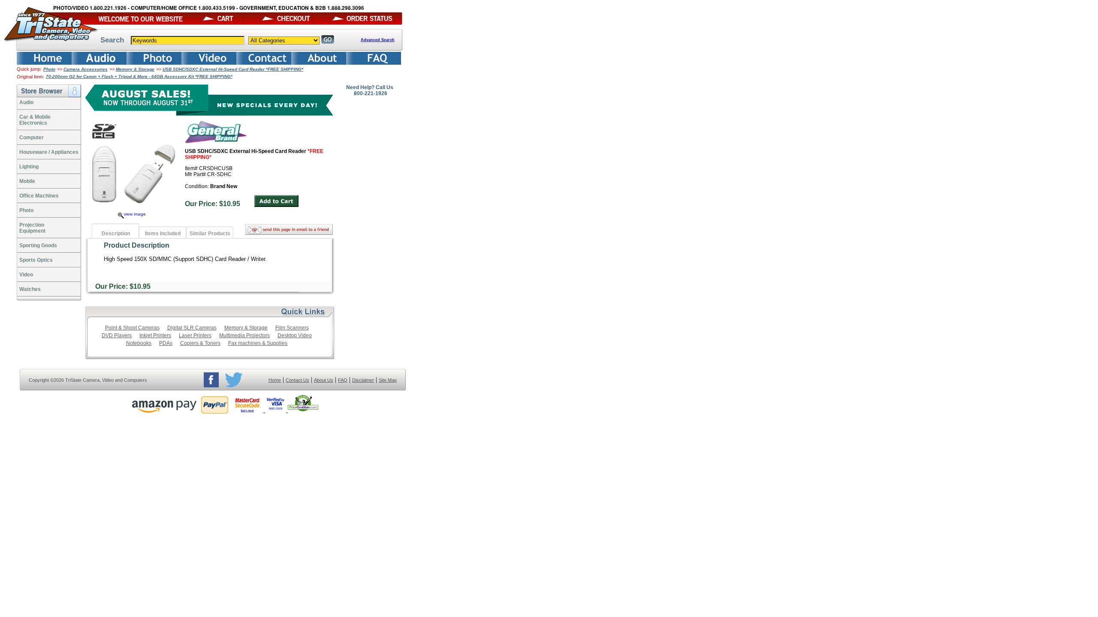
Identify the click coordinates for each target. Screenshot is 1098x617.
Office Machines (39, 196)
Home (274, 380)
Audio (26, 102)
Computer (31, 138)
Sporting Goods (38, 246)
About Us (323, 380)
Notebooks (138, 343)
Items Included (163, 234)
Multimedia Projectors (244, 335)
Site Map (388, 380)
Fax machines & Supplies (257, 343)
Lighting (29, 167)
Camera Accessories (85, 69)
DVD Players (117, 335)
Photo (49, 69)
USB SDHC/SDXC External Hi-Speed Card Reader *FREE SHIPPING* (233, 69)
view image (135, 214)
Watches (30, 289)
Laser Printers (195, 335)
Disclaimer (363, 380)
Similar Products (210, 234)
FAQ (342, 380)
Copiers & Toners (200, 343)
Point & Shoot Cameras (132, 328)
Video (26, 275)
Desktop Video (295, 335)
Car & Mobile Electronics (35, 120)
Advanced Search (378, 40)
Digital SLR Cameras (192, 328)
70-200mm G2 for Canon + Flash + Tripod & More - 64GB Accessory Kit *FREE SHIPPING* (139, 76)
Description (116, 234)
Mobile (27, 181)
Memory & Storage (135, 69)
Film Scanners (292, 328)
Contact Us (297, 380)
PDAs (165, 343)
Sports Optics (36, 260)
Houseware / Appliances (48, 152)
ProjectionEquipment (32, 228)
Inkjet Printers (155, 335)
